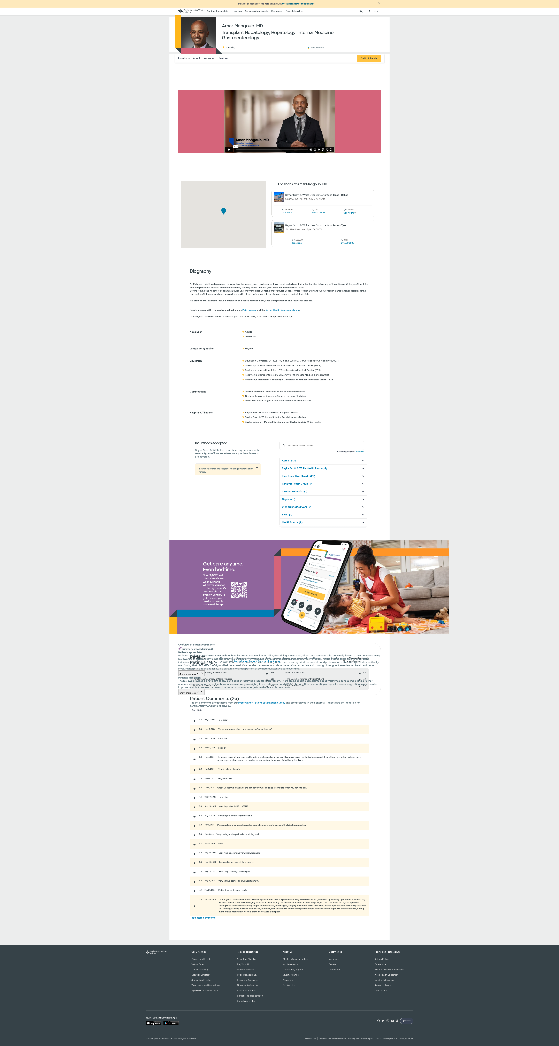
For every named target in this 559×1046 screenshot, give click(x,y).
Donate (332, 964)
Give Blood (334, 969)
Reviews (223, 58)
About (196, 58)
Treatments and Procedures (205, 985)
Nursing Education (384, 980)
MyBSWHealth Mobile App (204, 990)
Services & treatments (256, 11)
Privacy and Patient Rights (361, 1038)
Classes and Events (201, 959)
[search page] (361, 11)
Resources (276, 11)
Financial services (294, 11)
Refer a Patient (382, 959)
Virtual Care (197, 964)
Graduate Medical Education (389, 969)
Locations (237, 11)
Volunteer (334, 959)
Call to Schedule (369, 58)
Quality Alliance (291, 975)
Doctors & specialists (217, 11)
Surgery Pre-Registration (250, 996)
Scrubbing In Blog (246, 1001)
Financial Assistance (247, 985)
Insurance (209, 58)
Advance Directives (247, 990)
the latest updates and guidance (298, 3)
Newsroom (288, 980)
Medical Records (245, 969)
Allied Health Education (386, 975)
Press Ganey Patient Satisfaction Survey (262, 702)
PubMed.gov (249, 310)
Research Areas (383, 985)
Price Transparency (247, 975)
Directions (287, 212)
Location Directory (200, 975)
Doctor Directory (199, 969)
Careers (379, 964)
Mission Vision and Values (295, 959)
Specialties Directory (202, 980)
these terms (360, 452)
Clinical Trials (381, 990)
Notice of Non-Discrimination (332, 1038)
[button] (223, 211)
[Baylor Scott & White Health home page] (191, 11)
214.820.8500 (318, 212)
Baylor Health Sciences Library (282, 310)
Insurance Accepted (247, 980)
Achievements (290, 964)
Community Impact (293, 969)
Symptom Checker (246, 959)
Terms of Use (310, 1038)
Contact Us (288, 985)
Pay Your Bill (243, 964)
